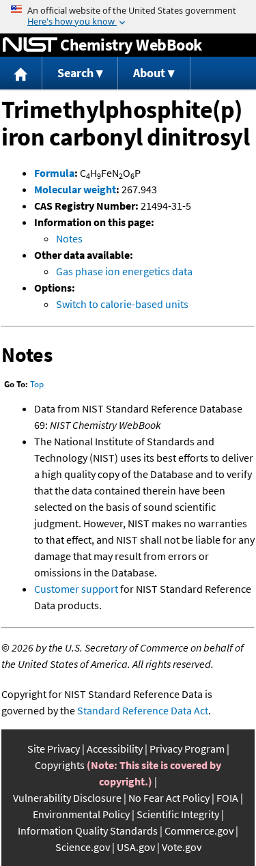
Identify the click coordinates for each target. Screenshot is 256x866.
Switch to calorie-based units (122, 304)
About (149, 73)
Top (37, 384)
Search (75, 73)
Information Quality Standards (88, 830)
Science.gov (82, 847)
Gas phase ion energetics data (124, 271)
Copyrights (60, 765)
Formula (54, 173)
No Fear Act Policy (169, 798)
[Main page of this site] (21, 73)
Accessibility (115, 748)
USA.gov (136, 847)
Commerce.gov (199, 830)
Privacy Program (187, 748)
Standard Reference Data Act (142, 710)
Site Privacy (53, 748)
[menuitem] (21, 73)
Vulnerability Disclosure (67, 798)
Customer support (76, 589)
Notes (69, 238)
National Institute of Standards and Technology (30, 45)
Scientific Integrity (178, 814)
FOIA (227, 798)
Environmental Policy (81, 814)
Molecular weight (75, 189)
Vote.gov (181, 847)
